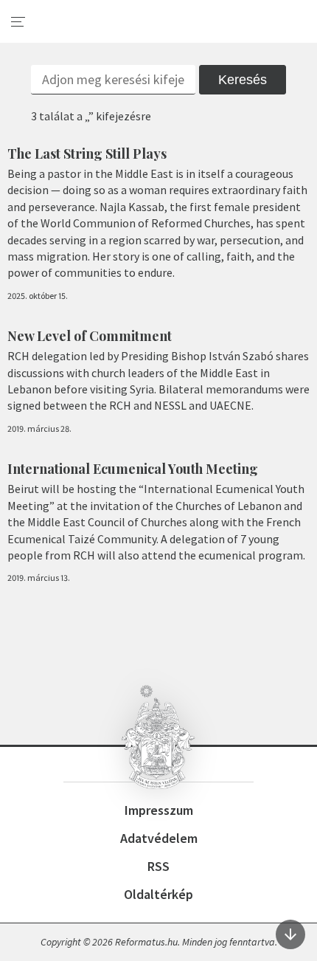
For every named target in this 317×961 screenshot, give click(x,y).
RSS (158, 866)
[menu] (18, 22)
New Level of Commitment (89, 336)
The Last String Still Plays (87, 153)
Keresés (242, 79)
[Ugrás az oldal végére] (290, 934)
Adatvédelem (159, 838)
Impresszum (159, 810)
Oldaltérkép (158, 894)
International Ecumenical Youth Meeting (132, 469)
